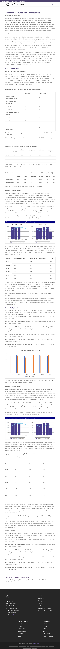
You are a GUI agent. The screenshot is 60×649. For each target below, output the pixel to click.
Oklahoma (21, 646)
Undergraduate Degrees (44, 608)
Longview (26, 646)
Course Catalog (47, 621)
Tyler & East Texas (13, 646)
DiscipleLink (21, 628)
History (40, 601)
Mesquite (35, 646)
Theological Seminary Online (45, 611)
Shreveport (51, 646)
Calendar (40, 603)
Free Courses (46, 633)
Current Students (23, 621)
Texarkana (28, 648)
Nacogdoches (41, 646)
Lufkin (31, 646)
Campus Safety (22, 631)
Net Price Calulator (48, 636)
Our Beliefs (41, 598)
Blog (44, 628)
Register (20, 633)
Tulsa (24, 648)
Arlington (34, 648)
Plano (47, 646)
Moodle (20, 626)
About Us (40, 596)
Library (20, 636)
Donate (45, 624)
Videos (45, 631)
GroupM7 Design (36, 643)
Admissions (41, 606)
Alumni (45, 626)
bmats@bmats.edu (15, 615)
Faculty (20, 624)
